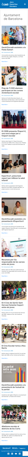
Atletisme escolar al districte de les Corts (11, 427)
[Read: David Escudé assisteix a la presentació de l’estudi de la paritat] (14, 372)
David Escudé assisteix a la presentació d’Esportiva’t (14, 220)
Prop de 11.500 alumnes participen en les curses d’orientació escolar (12, 90)
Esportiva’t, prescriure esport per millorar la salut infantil (13, 178)
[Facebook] (8, 454)
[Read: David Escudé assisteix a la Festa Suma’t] (14, 35)
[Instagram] (12, 454)
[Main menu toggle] (25, 4)
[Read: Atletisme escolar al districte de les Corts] (14, 414)
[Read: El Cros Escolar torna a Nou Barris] (14, 333)
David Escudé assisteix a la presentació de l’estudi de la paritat (14, 387)
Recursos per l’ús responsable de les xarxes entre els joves (13, 262)
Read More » (5, 61)
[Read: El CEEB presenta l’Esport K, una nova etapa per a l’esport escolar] (14, 119)
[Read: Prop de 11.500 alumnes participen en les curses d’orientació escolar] (14, 75)
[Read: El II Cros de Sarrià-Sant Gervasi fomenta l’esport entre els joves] (14, 290)
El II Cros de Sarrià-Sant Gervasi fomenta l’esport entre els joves (12, 305)
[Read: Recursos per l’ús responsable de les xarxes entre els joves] (14, 247)
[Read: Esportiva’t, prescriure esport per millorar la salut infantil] (14, 163)
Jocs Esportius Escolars (14, 4)
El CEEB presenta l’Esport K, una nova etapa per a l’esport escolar (14, 133)
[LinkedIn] (20, 454)
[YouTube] (16, 454)
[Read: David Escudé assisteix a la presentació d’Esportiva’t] (14, 206)
